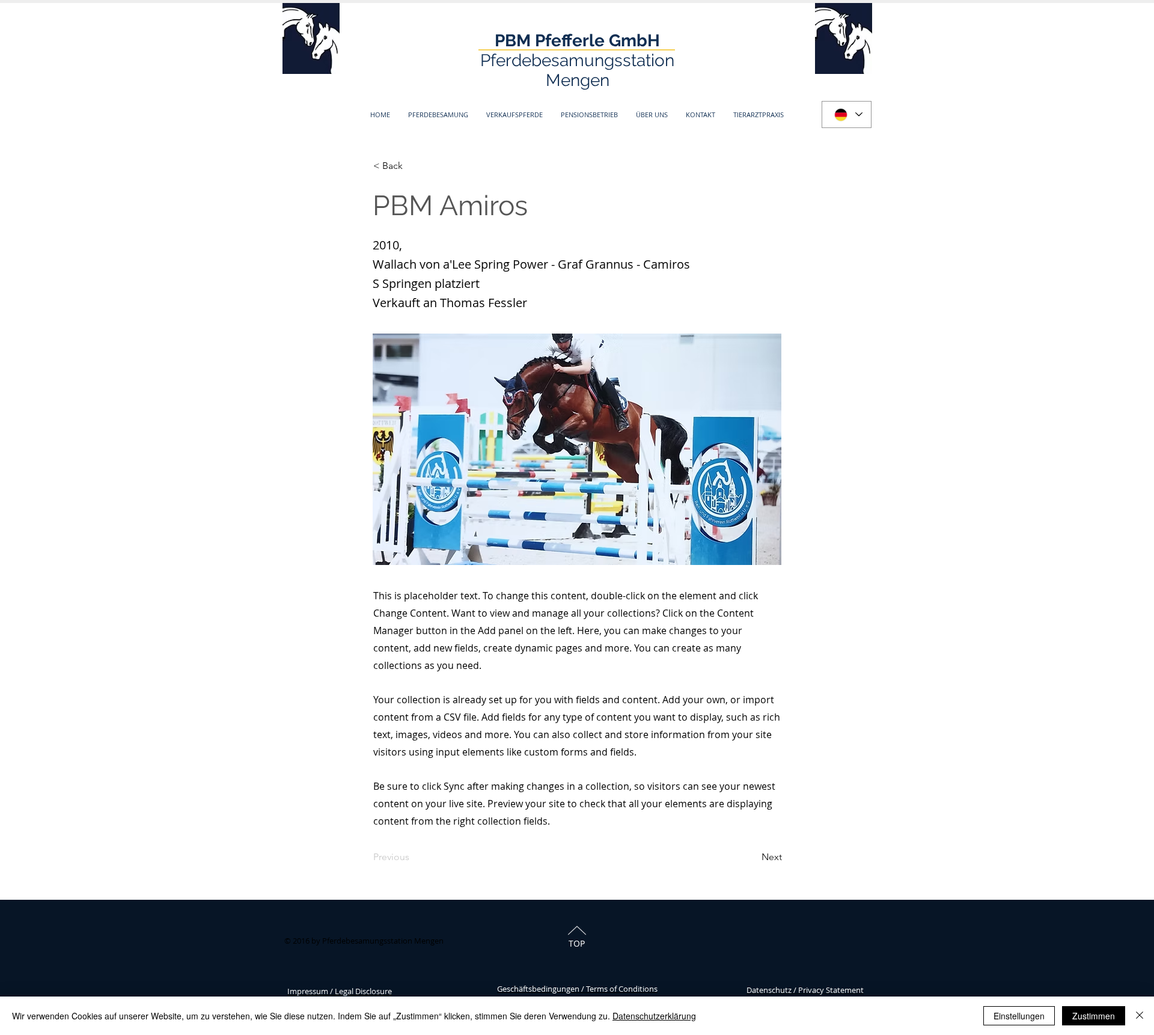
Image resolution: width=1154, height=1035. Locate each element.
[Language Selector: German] (847, 114)
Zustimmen (1093, 1016)
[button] (438, 114)
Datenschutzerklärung (654, 1016)
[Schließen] (1139, 1015)
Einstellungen (1019, 1016)
